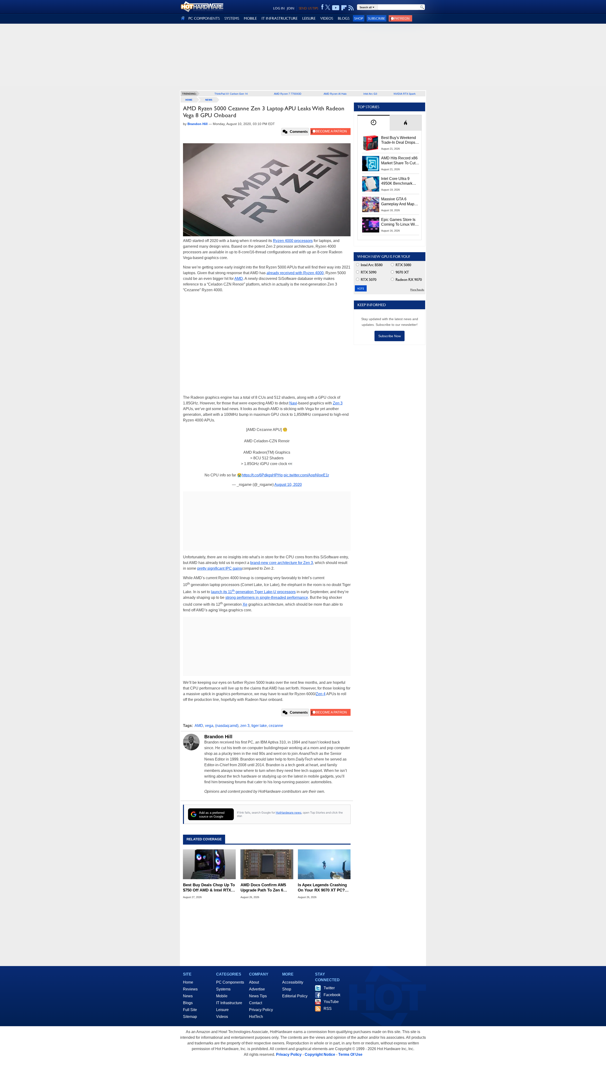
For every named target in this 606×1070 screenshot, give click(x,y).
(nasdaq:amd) (226, 726)
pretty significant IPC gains (219, 568)
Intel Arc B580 (371, 265)
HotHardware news (288, 812)
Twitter (329, 988)
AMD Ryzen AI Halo (335, 93)
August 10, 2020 (288, 485)
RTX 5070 (368, 279)
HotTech (256, 1017)
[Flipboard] (344, 7)
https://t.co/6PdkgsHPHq (262, 475)
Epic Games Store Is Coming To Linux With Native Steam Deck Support (399, 222)
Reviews (190, 989)
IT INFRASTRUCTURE (280, 18)
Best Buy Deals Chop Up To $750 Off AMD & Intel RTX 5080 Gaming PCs (209, 888)
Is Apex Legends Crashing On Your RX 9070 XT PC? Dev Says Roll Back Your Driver (322, 888)
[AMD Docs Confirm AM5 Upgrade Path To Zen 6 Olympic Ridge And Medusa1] (267, 864)
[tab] (373, 123)
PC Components (230, 982)
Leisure (222, 1010)
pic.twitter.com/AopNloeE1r (306, 475)
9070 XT (402, 272)
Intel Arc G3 (370, 93)
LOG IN (279, 8)
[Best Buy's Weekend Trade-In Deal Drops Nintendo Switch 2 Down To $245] (370, 143)
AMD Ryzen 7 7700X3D (287, 93)
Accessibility (292, 982)
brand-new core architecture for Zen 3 (281, 563)
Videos (222, 1017)
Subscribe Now (389, 336)
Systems (223, 989)
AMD (238, 279)
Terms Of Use (350, 1054)
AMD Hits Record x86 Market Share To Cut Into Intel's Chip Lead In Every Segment (399, 161)
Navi (293, 403)
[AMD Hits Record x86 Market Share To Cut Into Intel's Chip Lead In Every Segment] (370, 163)
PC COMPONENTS (204, 18)
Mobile (221, 996)
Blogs (188, 1003)
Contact (255, 1003)
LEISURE (309, 18)
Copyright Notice (320, 1054)
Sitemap (190, 1017)
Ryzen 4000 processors (293, 241)
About (254, 982)
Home (188, 982)
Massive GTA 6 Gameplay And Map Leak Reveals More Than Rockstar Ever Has (397, 201)
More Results (417, 289)
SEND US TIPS (308, 8)
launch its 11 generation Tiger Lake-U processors (253, 592)
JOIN (290, 8)
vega (209, 726)
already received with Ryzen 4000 (295, 273)
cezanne (276, 726)
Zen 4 (320, 694)
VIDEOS (326, 18)
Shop (358, 18)
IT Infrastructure (229, 1003)
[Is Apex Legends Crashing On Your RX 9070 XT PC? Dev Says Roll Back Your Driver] (324, 864)
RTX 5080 (403, 265)
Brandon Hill (218, 736)
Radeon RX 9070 (408, 279)
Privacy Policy (261, 1010)
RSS (328, 1009)
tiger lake (259, 726)
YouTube (331, 1002)
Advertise (257, 989)
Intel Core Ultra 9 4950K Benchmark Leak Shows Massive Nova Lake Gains (399, 181)
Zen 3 (338, 403)
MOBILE (250, 18)
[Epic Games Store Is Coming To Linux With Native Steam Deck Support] (370, 225)
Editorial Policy (294, 996)
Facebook (332, 995)
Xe (245, 604)
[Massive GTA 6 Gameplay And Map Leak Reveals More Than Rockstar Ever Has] (370, 204)
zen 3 (245, 726)
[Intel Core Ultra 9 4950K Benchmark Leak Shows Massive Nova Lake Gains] (370, 184)
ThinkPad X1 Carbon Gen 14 (231, 93)
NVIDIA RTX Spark (405, 93)
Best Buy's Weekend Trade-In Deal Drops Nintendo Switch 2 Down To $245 (398, 140)
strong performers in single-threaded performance (266, 597)
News (208, 99)
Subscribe (376, 18)
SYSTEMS (231, 18)
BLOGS (343, 18)
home (188, 99)
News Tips (258, 996)
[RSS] (351, 7)
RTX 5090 (368, 272)
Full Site (190, 1010)
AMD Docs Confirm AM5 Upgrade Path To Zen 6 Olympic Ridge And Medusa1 (263, 888)
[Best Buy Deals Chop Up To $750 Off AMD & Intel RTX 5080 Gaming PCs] (209, 864)
